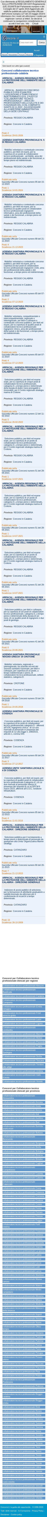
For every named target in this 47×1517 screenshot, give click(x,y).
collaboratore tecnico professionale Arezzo (22, 1110)
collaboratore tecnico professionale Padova (23, 1337)
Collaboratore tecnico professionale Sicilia (22, 1056)
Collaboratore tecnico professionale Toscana (23, 1060)
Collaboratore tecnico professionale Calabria (23, 996)
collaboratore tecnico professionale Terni (21, 1447)
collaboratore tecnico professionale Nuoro (22, 1322)
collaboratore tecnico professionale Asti (21, 1114)
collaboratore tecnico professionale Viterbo (22, 1498)
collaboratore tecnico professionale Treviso (22, 1459)
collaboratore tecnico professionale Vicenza (23, 1494)
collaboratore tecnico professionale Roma (22, 1415)
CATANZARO (20, 850)
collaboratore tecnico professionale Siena (22, 1431)
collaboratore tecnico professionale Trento (22, 1455)
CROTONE (19, 683)
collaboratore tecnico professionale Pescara (23, 1364)
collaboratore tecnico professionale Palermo (23, 1341)
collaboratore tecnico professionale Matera (22, 1285)
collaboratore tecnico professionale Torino (22, 1451)
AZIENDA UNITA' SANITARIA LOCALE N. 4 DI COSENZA (23, 769)
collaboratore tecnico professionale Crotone (23, 1200)
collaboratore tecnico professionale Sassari (23, 1423)
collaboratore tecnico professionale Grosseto (23, 1243)
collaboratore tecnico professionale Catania (23, 1178)
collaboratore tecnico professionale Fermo (22, 1208)
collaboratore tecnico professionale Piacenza (23, 1368)
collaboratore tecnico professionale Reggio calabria (22, 1395)
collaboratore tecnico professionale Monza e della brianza (23, 1309)
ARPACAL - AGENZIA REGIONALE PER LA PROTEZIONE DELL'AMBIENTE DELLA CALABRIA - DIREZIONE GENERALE (23, 827)
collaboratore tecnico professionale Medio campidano (22, 1290)
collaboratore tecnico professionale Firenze (23, 1216)
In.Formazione (24, 1511)
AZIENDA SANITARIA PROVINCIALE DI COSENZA (22, 712)
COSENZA (19, 740)
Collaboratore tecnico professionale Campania (19, 1001)
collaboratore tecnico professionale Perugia (23, 1353)
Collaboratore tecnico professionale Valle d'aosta (22, 1076)
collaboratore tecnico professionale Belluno (23, 1133)
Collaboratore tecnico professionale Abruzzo (23, 986)
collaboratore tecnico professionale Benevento (19, 1138)
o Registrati (38, 55)
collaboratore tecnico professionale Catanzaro (19, 1183)
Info (27, 23)
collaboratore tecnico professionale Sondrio (23, 1435)
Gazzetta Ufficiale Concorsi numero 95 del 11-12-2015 (23, 813)
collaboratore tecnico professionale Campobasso (19, 1168)
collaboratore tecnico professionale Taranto (23, 1439)
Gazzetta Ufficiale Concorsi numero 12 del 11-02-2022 (23, 415)
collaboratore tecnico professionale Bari (21, 1122)
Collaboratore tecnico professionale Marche (23, 1034)
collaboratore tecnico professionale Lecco (22, 1263)
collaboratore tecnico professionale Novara (22, 1318)
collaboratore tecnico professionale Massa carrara (22, 1280)
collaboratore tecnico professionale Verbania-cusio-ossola (24, 1480)
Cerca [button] (42, 42)
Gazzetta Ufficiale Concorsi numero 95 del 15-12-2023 (23, 183)
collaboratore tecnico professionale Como (22, 1188)
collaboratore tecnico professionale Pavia (22, 1349)
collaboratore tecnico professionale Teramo (23, 1443)
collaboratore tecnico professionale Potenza (23, 1386)
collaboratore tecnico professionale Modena (23, 1304)
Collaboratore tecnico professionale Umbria (23, 1071)
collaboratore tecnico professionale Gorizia (22, 1239)
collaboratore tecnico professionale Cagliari (23, 1163)
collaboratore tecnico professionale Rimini (22, 1411)
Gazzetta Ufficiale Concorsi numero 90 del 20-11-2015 (23, 866)
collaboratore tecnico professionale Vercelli (23, 1486)
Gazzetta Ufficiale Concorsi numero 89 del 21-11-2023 (23, 240)
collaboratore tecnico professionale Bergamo (23, 1143)
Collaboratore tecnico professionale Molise (22, 1038)
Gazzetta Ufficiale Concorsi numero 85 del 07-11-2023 (23, 295)
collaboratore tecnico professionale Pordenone (19, 1381)
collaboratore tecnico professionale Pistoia (22, 1376)
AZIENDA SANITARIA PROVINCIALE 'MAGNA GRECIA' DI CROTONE (21, 655)
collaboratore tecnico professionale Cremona (23, 1196)
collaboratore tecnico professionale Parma (22, 1345)
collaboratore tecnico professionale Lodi (21, 1267)
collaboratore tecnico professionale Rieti (21, 1407)
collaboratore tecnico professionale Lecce (22, 1259)
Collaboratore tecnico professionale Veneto (23, 1081)
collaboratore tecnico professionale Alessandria (19, 1097)
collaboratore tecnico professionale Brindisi (23, 1159)
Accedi (37, 50)
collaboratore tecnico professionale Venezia (23, 1475)
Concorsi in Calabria (22, 124)
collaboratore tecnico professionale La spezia (24, 1251)
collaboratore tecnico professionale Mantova (23, 1275)
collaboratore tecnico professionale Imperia (23, 1247)
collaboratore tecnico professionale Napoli (22, 1314)
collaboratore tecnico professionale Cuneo (22, 1204)
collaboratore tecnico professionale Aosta (22, 1106)
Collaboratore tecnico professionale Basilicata (19, 991)
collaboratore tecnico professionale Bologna (23, 1151)
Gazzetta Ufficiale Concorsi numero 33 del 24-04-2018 (23, 699)
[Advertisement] (23, 949)
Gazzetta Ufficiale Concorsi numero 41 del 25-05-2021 (23, 643)
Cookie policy (16, 1514)
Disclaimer (5, 1514)
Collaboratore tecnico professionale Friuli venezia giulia (22, 1014)
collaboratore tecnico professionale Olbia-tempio (22, 1328)
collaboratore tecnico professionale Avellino (23, 1118)
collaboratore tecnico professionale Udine (22, 1467)
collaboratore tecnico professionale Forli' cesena (21, 1225)
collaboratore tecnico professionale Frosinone (24, 1231)
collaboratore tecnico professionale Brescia (23, 1155)
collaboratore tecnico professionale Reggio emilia (22, 1401)
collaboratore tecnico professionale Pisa (21, 1371)
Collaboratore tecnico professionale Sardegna (19, 1051)
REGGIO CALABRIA (23, 118)
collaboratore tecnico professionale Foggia (22, 1220)
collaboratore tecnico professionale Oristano (23, 1333)
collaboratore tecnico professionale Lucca (22, 1271)
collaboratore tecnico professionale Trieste (22, 1463)
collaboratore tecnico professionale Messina (23, 1296)
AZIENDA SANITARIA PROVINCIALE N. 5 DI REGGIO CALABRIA (23, 141)
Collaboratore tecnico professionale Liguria (23, 1023)
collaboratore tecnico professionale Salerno (23, 1419)
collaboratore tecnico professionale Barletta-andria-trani (23, 1127)
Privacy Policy (37, 1511)
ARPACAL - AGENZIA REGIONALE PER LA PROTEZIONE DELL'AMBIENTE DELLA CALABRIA (23, 80)
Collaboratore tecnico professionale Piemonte (24, 1042)
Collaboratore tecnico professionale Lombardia (19, 1028)
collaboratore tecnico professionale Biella (22, 1147)
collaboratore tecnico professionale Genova (23, 1235)
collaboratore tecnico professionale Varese (22, 1471)
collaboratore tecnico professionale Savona (23, 1427)
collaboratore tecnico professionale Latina (22, 1255)
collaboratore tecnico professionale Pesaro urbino (22, 1358)
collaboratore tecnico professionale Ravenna (23, 1390)
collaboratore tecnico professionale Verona (22, 1490)
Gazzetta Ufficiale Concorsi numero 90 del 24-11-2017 (23, 756)
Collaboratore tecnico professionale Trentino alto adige (23, 1065)
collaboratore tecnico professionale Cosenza (23, 1192)
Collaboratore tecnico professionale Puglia (22, 1046)
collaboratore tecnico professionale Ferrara (22, 1212)
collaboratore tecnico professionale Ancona (23, 1102)
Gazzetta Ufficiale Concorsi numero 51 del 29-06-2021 (23, 472)
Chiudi (35, 23)
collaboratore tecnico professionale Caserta (23, 1174)
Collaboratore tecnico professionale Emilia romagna (22, 1007)
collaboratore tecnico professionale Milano (22, 1300)
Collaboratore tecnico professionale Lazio (22, 1019)
